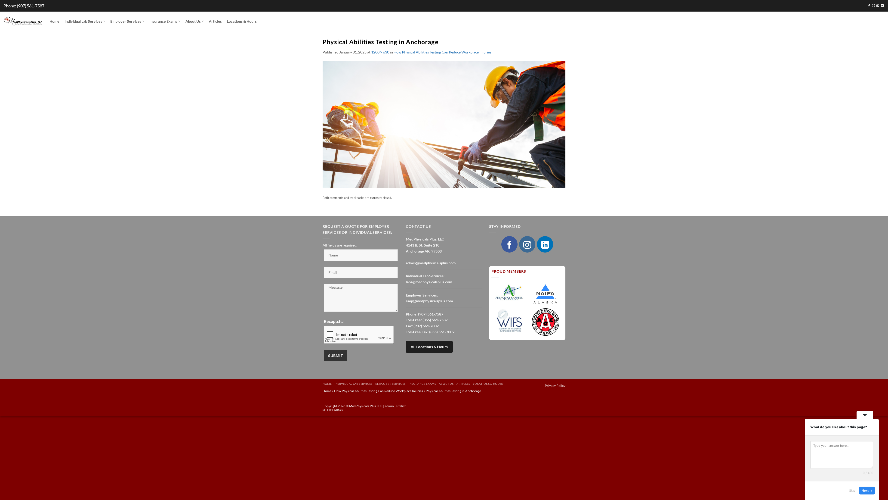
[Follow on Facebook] (869, 5)
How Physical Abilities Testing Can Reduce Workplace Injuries (442, 52)
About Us (193, 21)
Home (54, 21)
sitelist (401, 406)
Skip (852, 490)
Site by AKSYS (333, 410)
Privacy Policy (555, 386)
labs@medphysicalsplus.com (429, 282)
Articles (215, 21)
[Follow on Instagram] (873, 5)
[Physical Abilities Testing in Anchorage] (444, 124)
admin (389, 406)
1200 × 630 (380, 52)
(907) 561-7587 (30, 5)
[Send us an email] (877, 5)
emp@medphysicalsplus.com (429, 301)
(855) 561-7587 (435, 320)
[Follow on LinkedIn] (882, 5)
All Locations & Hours (429, 347)
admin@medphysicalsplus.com (431, 263)
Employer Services (125, 21)
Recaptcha (333, 321)
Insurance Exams (163, 21)
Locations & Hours (242, 21)
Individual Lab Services (83, 21)
